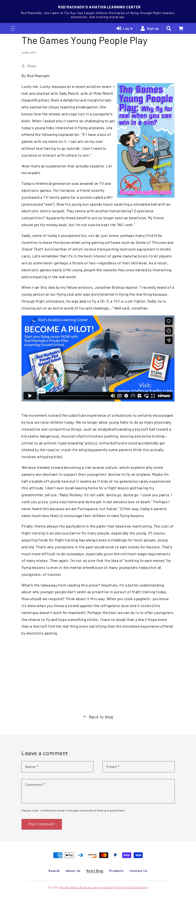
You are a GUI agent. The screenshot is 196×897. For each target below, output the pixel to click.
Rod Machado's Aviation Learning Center (86, 887)
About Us (73, 871)
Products (116, 871)
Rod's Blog (95, 871)
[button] (168, 28)
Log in (128, 28)
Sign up (153, 28)
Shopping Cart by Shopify (131, 887)
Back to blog (101, 716)
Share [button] (31, 66)
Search (54, 871)
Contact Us (139, 871)
